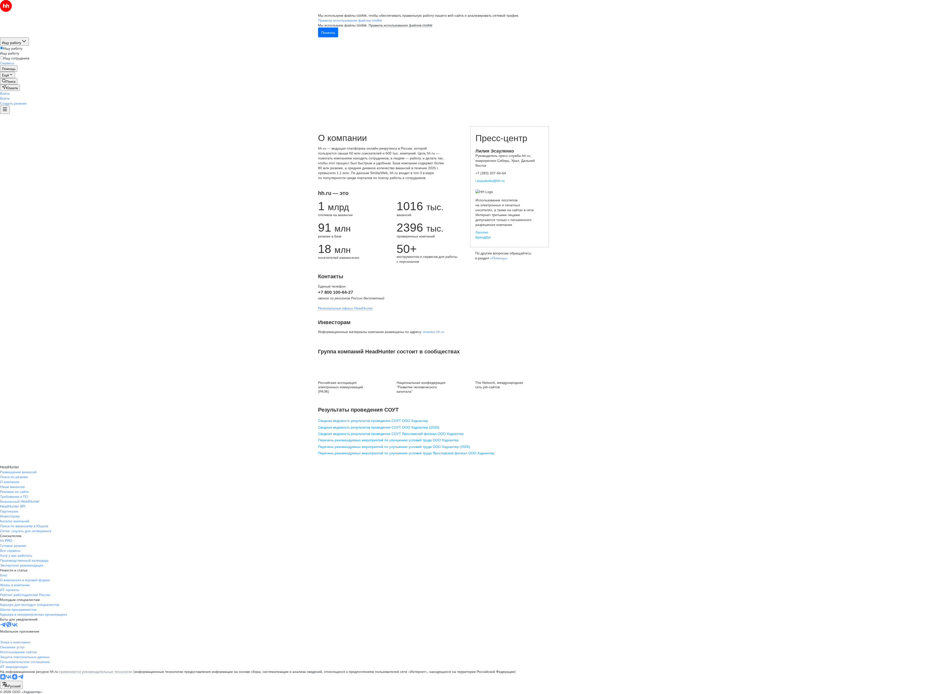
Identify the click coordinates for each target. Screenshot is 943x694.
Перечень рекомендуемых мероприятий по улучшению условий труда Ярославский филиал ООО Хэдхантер (406, 453)
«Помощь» (499, 258)
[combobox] (11, 685)
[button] (5, 93)
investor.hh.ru (433, 332)
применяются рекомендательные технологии (95, 671)
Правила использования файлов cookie (400, 25)
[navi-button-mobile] (5, 110)
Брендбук (483, 237)
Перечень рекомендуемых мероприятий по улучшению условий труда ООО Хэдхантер (388, 440)
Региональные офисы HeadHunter (345, 308)
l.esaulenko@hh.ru (490, 181)
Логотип (481, 232)
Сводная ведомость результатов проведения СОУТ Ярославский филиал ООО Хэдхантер (391, 434)
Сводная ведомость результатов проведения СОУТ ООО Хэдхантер (373, 421)
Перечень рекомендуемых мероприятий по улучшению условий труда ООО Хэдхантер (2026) (394, 447)
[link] (8, 81)
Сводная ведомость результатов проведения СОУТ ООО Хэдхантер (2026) (378, 427)
